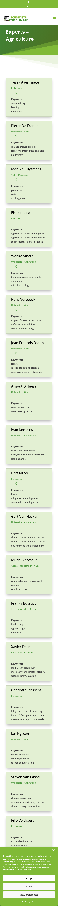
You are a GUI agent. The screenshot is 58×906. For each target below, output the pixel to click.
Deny (29, 886)
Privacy (34, 901)
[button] (53, 850)
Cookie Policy (24, 901)
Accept (29, 878)
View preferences (29, 894)
